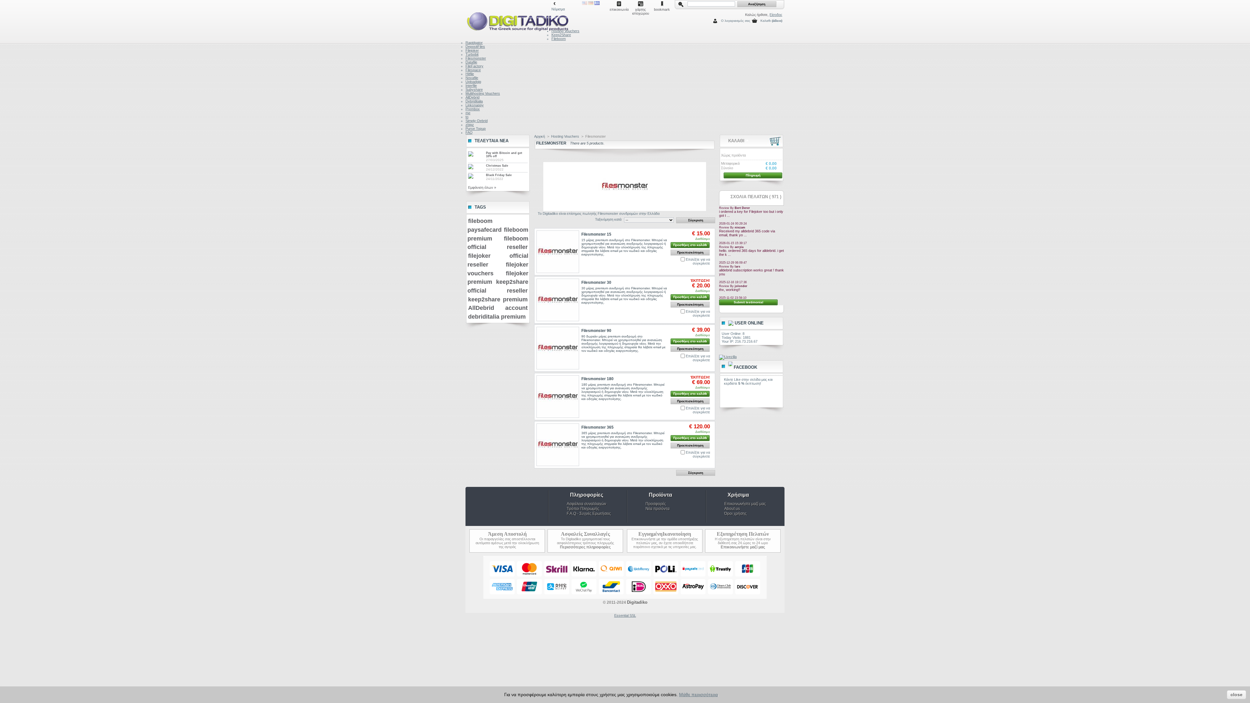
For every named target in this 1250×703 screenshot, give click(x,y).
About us (732, 508)
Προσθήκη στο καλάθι (690, 245)
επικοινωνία (619, 9)
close (1236, 694)
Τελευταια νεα (491, 140)
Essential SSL (625, 615)
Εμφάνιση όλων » (482, 187)
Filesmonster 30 (596, 282)
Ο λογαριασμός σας (735, 20)
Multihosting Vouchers (482, 93)
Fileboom (558, 39)
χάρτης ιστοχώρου (640, 9)
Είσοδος (776, 15)
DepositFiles (475, 46)
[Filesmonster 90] (557, 348)
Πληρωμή (753, 175)
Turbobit (472, 54)
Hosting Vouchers (565, 31)
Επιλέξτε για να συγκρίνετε (698, 261)
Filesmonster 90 (596, 330)
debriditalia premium (497, 316)
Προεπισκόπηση (690, 252)
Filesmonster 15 (596, 234)
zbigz (469, 125)
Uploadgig (473, 82)
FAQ (469, 132)
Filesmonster (475, 58)
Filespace (473, 70)
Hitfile (469, 74)
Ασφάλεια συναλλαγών (586, 504)
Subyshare (474, 89)
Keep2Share (561, 35)
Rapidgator (474, 43)
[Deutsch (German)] (590, 4)
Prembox (472, 109)
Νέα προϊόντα (658, 508)
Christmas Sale (497, 165)
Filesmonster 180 (597, 379)
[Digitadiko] (508, 20)
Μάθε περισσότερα (698, 694)
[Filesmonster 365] (557, 444)
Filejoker (472, 50)
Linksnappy (474, 105)
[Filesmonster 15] (557, 251)
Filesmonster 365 (597, 427)
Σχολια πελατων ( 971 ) (755, 196)
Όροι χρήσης (735, 513)
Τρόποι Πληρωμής (583, 508)
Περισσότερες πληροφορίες (585, 547)
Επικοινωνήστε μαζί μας (745, 504)
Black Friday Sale (499, 175)
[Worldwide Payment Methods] (625, 597)
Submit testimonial (748, 302)
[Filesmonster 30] (557, 300)
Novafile (471, 78)
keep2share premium (498, 299)
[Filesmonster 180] (557, 396)
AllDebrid (472, 97)
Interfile (471, 86)
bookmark (662, 9)
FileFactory (474, 66)
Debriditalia (474, 101)
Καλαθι (765, 20)
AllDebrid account (498, 308)
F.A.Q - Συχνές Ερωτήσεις (589, 513)
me (467, 113)
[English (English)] (584, 4)
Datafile (471, 62)
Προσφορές (656, 504)
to (466, 117)
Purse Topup (475, 129)
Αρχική (539, 136)
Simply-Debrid (476, 121)
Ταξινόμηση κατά (608, 219)
